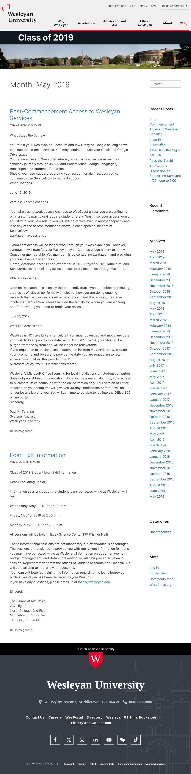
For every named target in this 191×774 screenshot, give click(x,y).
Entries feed (159, 573)
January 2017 (160, 399)
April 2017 (157, 382)
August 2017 (159, 360)
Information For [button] (174, 6)
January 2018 (160, 331)
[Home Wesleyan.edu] (96, 660)
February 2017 (160, 394)
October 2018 (160, 291)
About (167, 23)
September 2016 (162, 422)
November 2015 (161, 468)
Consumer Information (130, 764)
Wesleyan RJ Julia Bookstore (131, 717)
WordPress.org (161, 585)
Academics (86, 23)
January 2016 (160, 456)
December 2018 (161, 280)
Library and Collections (91, 723)
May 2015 (157, 496)
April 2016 (157, 439)
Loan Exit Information (37, 455)
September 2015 (162, 479)
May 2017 (157, 377)
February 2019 (160, 269)
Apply (143, 6)
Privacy (82, 764)
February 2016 (160, 451)
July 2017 (157, 365)
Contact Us (35, 717)
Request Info (117, 6)
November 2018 (161, 286)
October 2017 (160, 348)
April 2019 (157, 257)
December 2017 (161, 337)
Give (153, 6)
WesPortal (74, 717)
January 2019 (160, 274)
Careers (55, 717)
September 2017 (162, 354)
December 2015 (161, 462)
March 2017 (158, 388)
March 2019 (158, 263)
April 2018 (157, 314)
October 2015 (160, 474)
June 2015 (157, 491)
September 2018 (162, 297)
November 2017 (161, 343)
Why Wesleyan (61, 23)
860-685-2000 (140, 701)
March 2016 (158, 445)
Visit (133, 6)
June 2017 (157, 371)
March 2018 (158, 320)
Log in (154, 568)
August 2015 (159, 485)
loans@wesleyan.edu (94, 582)
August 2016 (159, 428)
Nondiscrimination (155, 764)
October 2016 (160, 417)
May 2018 (157, 308)
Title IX (93, 764)
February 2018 (160, 326)
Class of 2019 (46, 37)
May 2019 (157, 251)
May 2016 (157, 434)
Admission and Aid (114, 23)
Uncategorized (23, 430)
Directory (95, 717)
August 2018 (159, 303)
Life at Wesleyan (144, 23)
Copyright (68, 764)
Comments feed (162, 579)
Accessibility (107, 764)
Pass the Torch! (161, 160)
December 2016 (161, 405)
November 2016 (162, 411)
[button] (183, 24)
